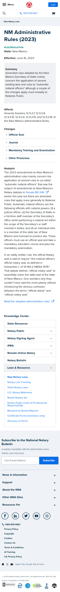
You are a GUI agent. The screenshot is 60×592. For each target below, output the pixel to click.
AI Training (9, 552)
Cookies (8, 538)
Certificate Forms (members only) (26, 415)
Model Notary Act (17, 397)
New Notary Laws (12, 21)
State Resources (17, 323)
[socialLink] (5, 517)
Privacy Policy (11, 529)
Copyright (9, 533)
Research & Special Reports (22, 410)
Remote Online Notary (21, 353)
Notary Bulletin (16, 360)
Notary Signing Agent (20, 338)
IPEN (10, 345)
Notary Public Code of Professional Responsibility (27, 404)
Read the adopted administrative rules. (27, 301)
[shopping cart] (49, 13)
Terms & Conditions (14, 547)
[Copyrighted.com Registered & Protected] (9, 584)
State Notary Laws (17, 387)
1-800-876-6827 (30, 13)
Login (53, 4)
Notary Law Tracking (19, 382)
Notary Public (15, 331)
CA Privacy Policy (13, 556)
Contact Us (9, 543)
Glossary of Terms (17, 421)
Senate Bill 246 (35, 192)
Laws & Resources (18, 367)
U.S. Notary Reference (19, 392)
